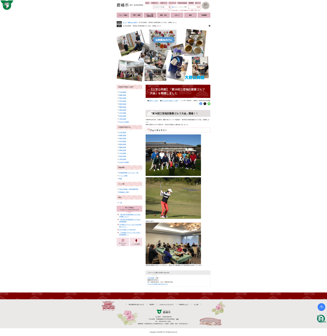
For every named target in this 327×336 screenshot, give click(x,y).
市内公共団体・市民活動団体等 (128, 189)
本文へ (147, 3)
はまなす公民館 (124, 122)
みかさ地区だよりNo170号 (127, 229)
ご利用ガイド (154, 3)
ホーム (124, 22)
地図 (177, 319)
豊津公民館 (122, 104)
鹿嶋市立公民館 (132, 22)
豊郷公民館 (122, 107)
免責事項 (151, 304)
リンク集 (121, 184)
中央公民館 (122, 92)
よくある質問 (136, 244)
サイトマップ (172, 3)
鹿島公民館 (122, 95)
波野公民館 (122, 110)
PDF (185, 7)
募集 (120, 178)
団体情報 (121, 167)
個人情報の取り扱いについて (136, 304)
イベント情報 (123, 175)
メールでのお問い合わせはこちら (157, 284)
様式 (119, 197)
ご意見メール (163, 3)
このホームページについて (166, 304)
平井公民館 (122, 101)
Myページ (197, 3)
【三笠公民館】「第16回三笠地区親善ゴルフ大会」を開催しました (142, 26)
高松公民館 (122, 98)
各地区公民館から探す (126, 87)
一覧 (120, 202)
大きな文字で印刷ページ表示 (170, 100)
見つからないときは (123, 244)
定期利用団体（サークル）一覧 (128, 172)
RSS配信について (183, 304)
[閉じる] (325, 314)
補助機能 (191, 3)
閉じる (209, 26)
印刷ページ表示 (153, 100)
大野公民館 (122, 119)
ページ (180, 7)
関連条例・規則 (124, 192)
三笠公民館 (150, 278)
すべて (175, 7)
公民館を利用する (124, 127)
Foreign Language (182, 3)
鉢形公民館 (122, 116)
